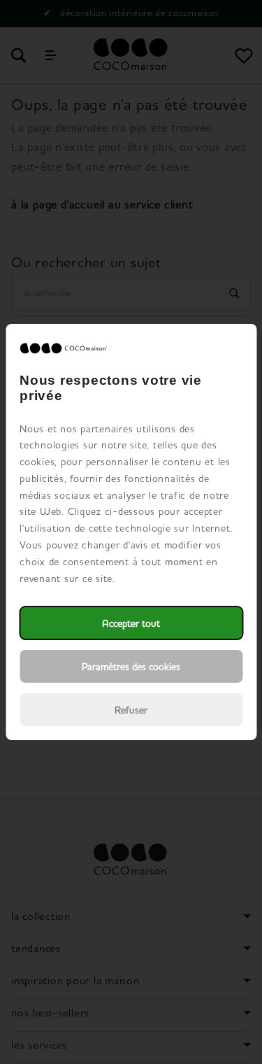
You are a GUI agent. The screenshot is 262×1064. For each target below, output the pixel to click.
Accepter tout (131, 623)
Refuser (131, 710)
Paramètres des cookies (131, 666)
